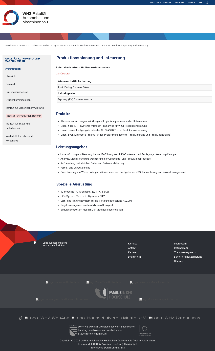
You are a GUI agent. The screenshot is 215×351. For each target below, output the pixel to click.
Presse (167, 2)
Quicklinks (155, 2)
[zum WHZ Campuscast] (175, 318)
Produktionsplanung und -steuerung (130, 45)
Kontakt (132, 243)
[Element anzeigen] (49, 57)
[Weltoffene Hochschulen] (104, 282)
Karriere (179, 2)
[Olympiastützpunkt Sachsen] (159, 299)
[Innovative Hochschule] (62, 282)
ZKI (123, 347)
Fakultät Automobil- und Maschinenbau (22, 60)
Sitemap (178, 261)
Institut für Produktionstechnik (84, 45)
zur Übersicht (63, 73)
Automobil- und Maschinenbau (34, 45)
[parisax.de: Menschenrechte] (149, 282)
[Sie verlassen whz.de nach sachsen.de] (73, 335)
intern (191, 2)
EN (200, 2)
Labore (106, 45)
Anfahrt (132, 248)
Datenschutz (181, 248)
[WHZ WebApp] (47, 318)
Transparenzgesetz (185, 252)
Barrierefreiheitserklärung (188, 256)
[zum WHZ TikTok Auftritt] (20, 318)
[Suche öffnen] (211, 2)
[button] (207, 2)
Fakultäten (11, 45)
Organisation (59, 45)
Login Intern (134, 256)
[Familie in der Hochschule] (113, 299)
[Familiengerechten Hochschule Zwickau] (62, 299)
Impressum (180, 243)
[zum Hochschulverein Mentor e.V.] (109, 318)
